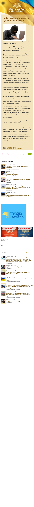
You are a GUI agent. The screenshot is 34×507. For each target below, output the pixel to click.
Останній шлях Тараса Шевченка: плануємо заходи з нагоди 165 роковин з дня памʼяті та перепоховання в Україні (18, 295)
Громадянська (11, 148)
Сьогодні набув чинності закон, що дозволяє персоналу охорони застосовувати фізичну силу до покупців (19, 195)
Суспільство (19, 148)
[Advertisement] (17, 398)
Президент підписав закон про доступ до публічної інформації (17, 173)
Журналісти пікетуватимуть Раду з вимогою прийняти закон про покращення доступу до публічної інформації (18, 187)
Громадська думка (10, 281)
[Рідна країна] (17, 7)
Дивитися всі (29, 252)
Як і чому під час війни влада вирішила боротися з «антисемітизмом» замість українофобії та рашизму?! (19, 287)
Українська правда (11, 147)
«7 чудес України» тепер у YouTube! (15, 301)
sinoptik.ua (8, 248)
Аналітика (8, 182)
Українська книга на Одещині (14, 267)
